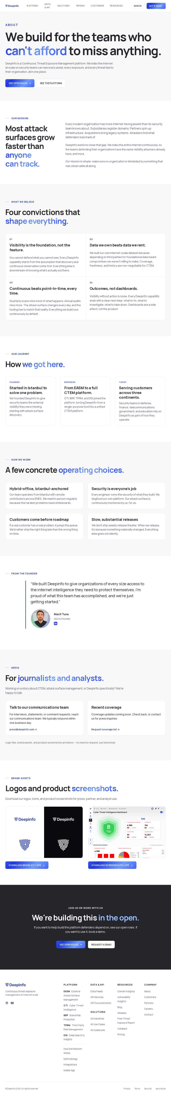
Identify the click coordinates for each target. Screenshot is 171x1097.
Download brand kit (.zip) (25, 865)
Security (148, 1088)
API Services (97, 997)
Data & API (48, 6)
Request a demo (101, 944)
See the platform (51, 83)
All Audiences (98, 1030)
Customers (97, 5)
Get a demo (155, 5)
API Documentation (101, 1002)
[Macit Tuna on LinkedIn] (55, 623)
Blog (119, 1007)
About (147, 991)
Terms (137, 1088)
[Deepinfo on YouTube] (12, 1002)
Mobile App (69, 1070)
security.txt (161, 1088)
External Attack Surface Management (72, 995)
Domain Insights (126, 991)
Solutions (63, 5)
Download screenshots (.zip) (110, 865)
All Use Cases (98, 1024)
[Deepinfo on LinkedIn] (6, 1002)
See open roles (18, 83)
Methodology (71, 1058)
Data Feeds (97, 991)
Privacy (127, 1088)
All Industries (97, 1018)
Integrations (70, 1064)
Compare (122, 1028)
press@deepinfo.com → (23, 729)
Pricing (80, 5)
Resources (116, 5)
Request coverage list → (105, 729)
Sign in (137, 5)
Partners (148, 1002)
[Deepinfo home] (12, 6)
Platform (32, 5)
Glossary (122, 1012)
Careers (148, 1008)
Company (150, 984)
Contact (148, 1014)
